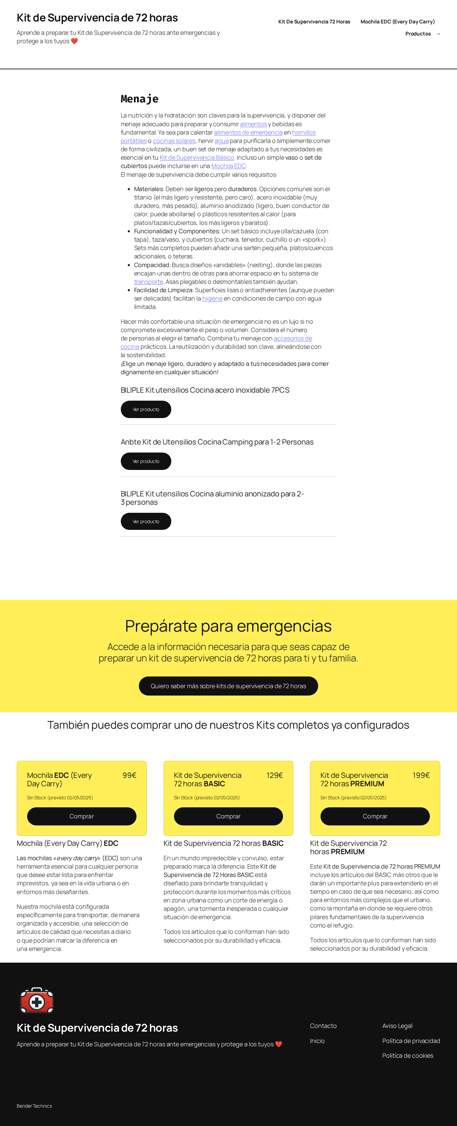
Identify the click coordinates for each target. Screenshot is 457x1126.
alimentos (253, 124)
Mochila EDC (228, 166)
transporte (148, 281)
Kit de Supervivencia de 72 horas (97, 17)
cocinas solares (174, 141)
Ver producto (146, 409)
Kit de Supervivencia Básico (197, 157)
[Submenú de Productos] (438, 33)
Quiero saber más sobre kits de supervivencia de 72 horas (228, 686)
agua (222, 141)
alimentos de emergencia (248, 132)
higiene (212, 298)
